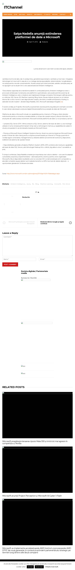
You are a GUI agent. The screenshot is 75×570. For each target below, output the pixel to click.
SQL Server (66, 184)
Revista (29, 14)
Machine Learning (46, 184)
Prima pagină (8, 14)
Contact (63, 14)
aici (61, 102)
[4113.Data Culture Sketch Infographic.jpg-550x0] (18, 69)
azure (28, 184)
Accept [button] (30, 567)
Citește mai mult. (51, 567)
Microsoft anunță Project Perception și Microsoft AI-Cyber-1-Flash (32, 496)
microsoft (57, 184)
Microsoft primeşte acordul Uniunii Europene (21, 223)
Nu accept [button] (39, 567)
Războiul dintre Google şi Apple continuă (52, 223)
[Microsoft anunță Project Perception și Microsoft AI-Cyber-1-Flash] (37, 469)
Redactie (45, 42)
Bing (37, 184)
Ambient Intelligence (18, 184)
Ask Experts (38, 14)
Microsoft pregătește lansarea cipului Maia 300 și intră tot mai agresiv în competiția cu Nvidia (35, 442)
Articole (22, 14)
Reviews (55, 14)
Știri (15, 14)
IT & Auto (47, 14)
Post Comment (10, 264)
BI (33, 184)
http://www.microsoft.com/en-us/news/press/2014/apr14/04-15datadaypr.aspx (33, 174)
